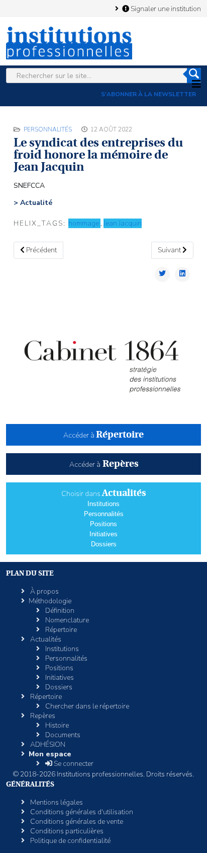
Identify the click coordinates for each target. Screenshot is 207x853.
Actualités (45, 639)
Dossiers (104, 544)
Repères (42, 716)
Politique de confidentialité (70, 840)
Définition (59, 610)
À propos (44, 591)
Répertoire (60, 629)
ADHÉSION (47, 744)
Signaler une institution (165, 8)
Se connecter (72, 763)
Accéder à (103, 435)
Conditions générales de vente (76, 821)
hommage (84, 223)
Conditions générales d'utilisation (81, 812)
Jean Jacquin (123, 223)
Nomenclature (66, 620)
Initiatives (103, 534)
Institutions (103, 504)
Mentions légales (56, 802)
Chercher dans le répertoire (86, 706)
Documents (62, 735)
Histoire (56, 725)
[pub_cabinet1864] (103, 359)
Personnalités (48, 129)
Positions (103, 524)
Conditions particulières (66, 831)
